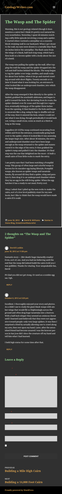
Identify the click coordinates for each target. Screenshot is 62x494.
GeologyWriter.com (19, 7)
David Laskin (16, 247)
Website (9, 434)
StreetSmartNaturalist (26, 223)
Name (8, 412)
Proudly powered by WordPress (19, 490)
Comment (11, 374)
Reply (9, 285)
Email (8, 423)
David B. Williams (32, 220)
